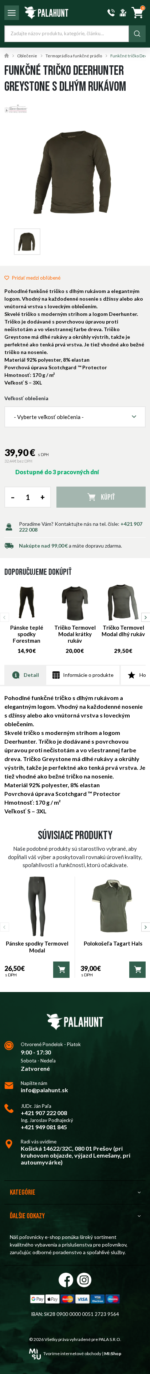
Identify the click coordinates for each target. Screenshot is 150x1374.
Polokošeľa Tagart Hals (113, 943)
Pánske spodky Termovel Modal (37, 947)
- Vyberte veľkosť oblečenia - (49, 417)
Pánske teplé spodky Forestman (26, 634)
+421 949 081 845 (44, 1126)
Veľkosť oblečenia (26, 398)
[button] (75, 417)
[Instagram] (84, 1280)
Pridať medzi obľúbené (36, 278)
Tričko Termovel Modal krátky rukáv (75, 634)
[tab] (25, 675)
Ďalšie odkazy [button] (27, 1216)
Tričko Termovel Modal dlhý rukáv (123, 630)
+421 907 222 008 (44, 1112)
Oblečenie (27, 55)
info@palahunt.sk (44, 1089)
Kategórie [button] (22, 1192)
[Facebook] (66, 1280)
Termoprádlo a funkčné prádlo (74, 55)
